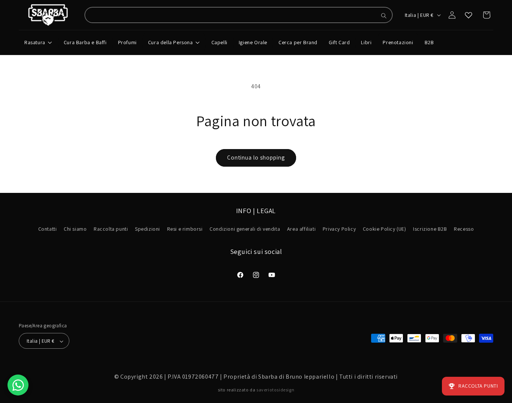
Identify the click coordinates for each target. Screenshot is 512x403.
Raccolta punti (111, 229)
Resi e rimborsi (185, 229)
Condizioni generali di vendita (245, 229)
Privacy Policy (339, 229)
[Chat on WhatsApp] (17, 385)
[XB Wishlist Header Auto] (468, 15)
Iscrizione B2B (430, 229)
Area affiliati (301, 229)
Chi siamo (75, 229)
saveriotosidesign (275, 390)
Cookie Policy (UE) (384, 229)
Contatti (47, 229)
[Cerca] (384, 15)
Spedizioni (147, 229)
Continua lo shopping (256, 157)
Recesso (464, 229)
